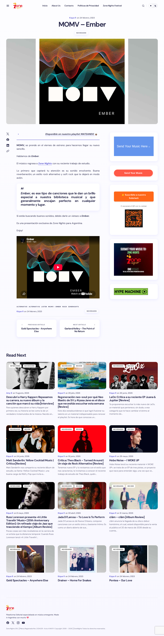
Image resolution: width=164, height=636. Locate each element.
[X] (13, 622)
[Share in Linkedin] (8, 145)
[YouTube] (23, 622)
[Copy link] (8, 151)
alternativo (34, 307)
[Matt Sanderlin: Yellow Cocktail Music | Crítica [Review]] (30, 439)
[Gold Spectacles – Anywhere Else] (30, 559)
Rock (64, 307)
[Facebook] (7, 622)
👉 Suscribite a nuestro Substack (134, 196)
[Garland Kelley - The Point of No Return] (80, 328)
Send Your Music (133, 173)
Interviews (15, 366)
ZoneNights (73, 307)
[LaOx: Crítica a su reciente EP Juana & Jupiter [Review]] (133, 375)
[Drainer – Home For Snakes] (82, 559)
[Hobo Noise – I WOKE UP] (133, 439)
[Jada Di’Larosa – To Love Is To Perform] (82, 495)
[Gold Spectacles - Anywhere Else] (37, 328)
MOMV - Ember (54, 307)
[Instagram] (18, 622)
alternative (22, 307)
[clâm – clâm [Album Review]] (133, 495)
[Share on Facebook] (8, 140)
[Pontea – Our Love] (133, 559)
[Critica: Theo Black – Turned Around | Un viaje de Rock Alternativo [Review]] (82, 439)
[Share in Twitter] (8, 134)
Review (79, 366)
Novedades (81, 33)
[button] (7, 5)
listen (44, 307)
